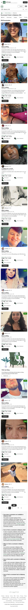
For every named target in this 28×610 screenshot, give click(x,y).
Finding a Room (5, 599)
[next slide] (25, 114)
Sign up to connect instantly (13, 539)
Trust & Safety (9, 600)
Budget (15, 17)
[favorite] (2, 24)
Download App (23, 597)
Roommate (9, 17)
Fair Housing (13, 597)
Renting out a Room (13, 599)
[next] (26, 9)
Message (5, 60)
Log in (21, 6)
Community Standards (17, 600)
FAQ (14, 596)
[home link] (2, 6)
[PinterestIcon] (16, 592)
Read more (6, 375)
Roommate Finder (22, 599)
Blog (17, 597)
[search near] (2, 9)
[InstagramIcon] (18, 592)
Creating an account (21, 523)
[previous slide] (3, 114)
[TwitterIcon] (12, 592)
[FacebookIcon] (10, 592)
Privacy (21, 596)
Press (25, 596)
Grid (3, 17)
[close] (1, 2)
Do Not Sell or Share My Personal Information (14, 604)
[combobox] (12, 9)
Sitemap (7, 596)
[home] (2, 13)
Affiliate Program (6, 597)
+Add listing (23, 20)
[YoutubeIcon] (14, 592)
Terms (11, 596)
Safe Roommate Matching (9, 602)
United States (8, 13)
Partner (2, 596)
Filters (20, 17)
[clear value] (23, 9)
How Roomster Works (20, 602)
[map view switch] (14, 505)
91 (19, 508)
